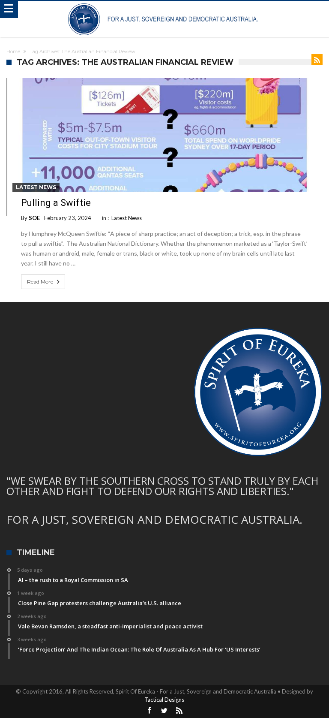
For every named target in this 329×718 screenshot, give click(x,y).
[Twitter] (164, 711)
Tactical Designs (164, 699)
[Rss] (179, 711)
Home (13, 51)
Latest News (36, 187)
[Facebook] (149, 711)
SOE (34, 217)
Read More (40, 281)
